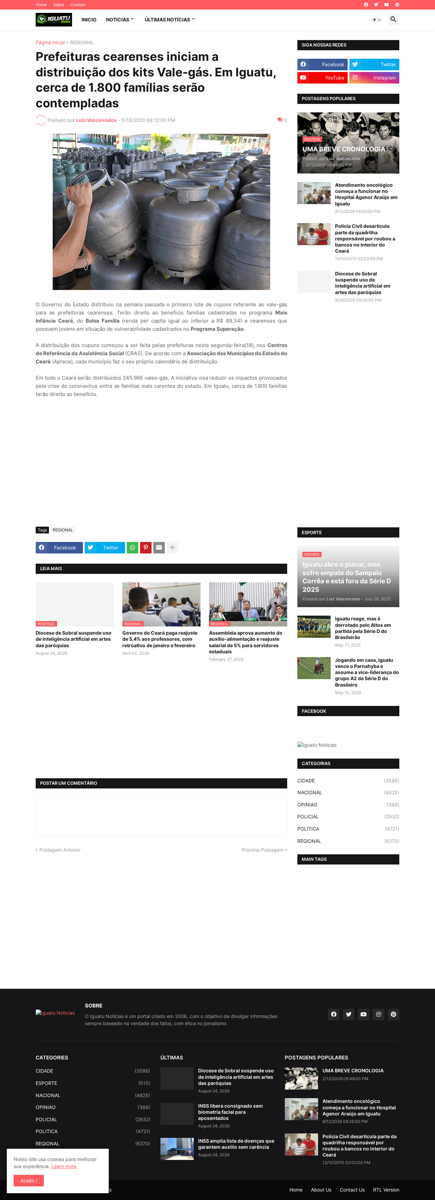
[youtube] (386, 5)
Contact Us (352, 1190)
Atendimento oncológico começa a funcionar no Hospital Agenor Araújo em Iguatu (366, 194)
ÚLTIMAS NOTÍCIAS (167, 19)
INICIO (89, 19)
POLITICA (348, 829)
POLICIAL (348, 816)
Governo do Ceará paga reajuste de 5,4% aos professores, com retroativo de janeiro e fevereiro (159, 639)
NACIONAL (348, 792)
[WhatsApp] (132, 547)
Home (41, 4)
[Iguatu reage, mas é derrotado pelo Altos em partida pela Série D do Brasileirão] (314, 627)
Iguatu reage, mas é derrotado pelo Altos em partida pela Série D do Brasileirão (363, 628)
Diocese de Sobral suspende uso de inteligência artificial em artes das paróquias (73, 639)
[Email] (159, 547)
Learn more (63, 1166)
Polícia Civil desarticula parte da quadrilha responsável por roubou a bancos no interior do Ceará (365, 238)
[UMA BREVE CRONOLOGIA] (301, 1079)
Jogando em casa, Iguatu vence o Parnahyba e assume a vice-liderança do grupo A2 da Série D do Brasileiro (367, 672)
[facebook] (366, 5)
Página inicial (50, 42)
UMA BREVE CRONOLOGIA (353, 1070)
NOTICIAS (117, 19)
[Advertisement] (161, 470)
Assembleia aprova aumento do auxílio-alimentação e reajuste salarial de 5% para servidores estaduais (245, 642)
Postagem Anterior (60, 850)
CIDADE (348, 780)
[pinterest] (397, 5)
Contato (78, 4)
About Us (321, 1190)
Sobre (58, 4)
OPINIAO (348, 804)
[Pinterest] (146, 547)
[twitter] (376, 5)
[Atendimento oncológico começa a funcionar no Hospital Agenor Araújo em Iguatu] (314, 193)
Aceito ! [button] (28, 1180)
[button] (377, 19)
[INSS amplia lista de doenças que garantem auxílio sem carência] (177, 1149)
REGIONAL (82, 42)
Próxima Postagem (262, 850)
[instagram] (378, 1014)
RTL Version (386, 1190)
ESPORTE (93, 1083)
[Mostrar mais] (172, 547)
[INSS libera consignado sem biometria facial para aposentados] (177, 1114)
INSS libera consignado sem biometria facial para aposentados (230, 1112)
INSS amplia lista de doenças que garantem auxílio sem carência (236, 1144)
